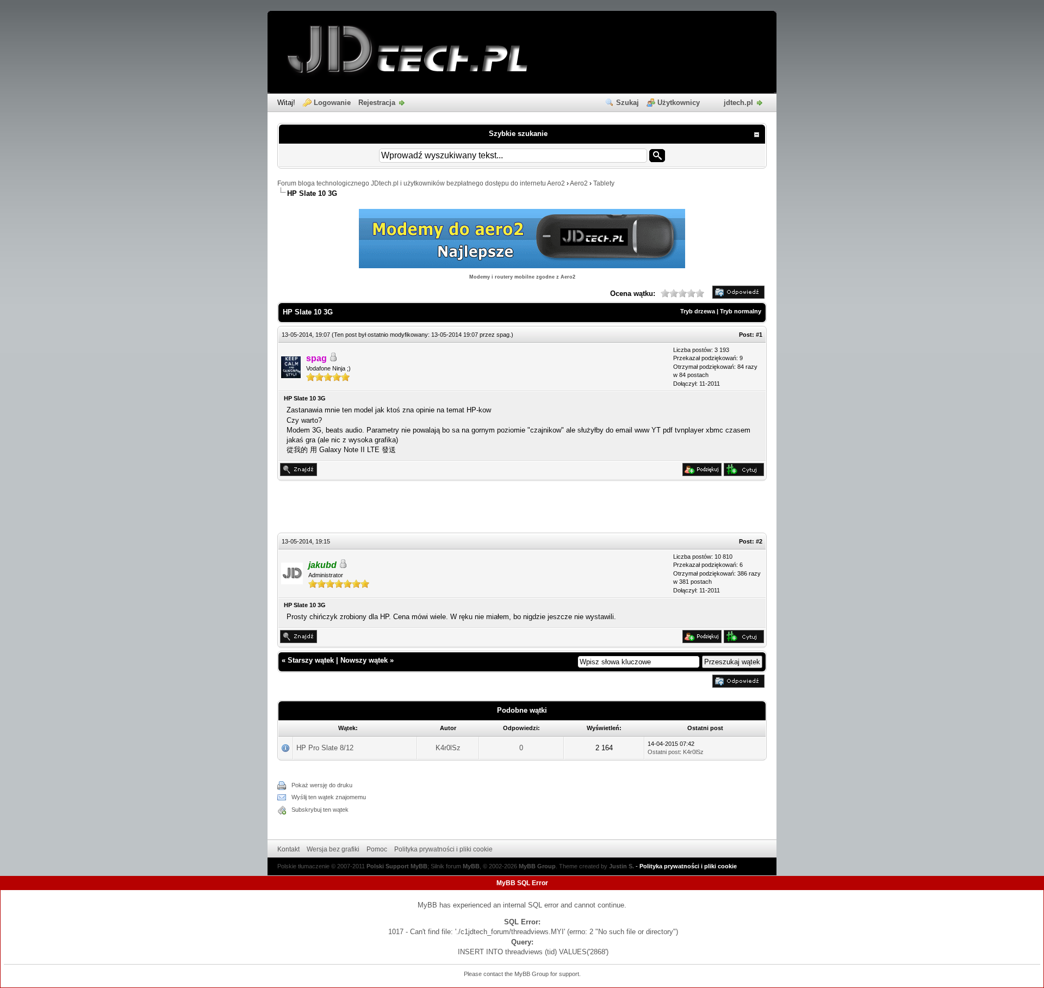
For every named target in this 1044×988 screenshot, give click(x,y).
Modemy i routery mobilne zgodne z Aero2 (522, 277)
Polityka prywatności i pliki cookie (443, 849)
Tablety (603, 183)
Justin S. (621, 866)
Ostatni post (664, 752)
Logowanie (332, 102)
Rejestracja (376, 102)
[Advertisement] (522, 508)
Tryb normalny (740, 311)
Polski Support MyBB (396, 866)
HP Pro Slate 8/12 (324, 748)
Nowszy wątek (364, 660)
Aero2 (579, 183)
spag (502, 334)
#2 (759, 541)
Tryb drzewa (697, 311)
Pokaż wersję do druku (321, 785)
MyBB (471, 866)
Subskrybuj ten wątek (320, 809)
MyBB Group (537, 866)
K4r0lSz (448, 748)
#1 (759, 334)
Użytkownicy (678, 102)
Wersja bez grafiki (333, 849)
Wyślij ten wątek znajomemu (328, 797)
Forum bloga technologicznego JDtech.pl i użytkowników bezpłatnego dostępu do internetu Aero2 (421, 183)
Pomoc (376, 849)
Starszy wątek (311, 660)
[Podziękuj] (702, 474)
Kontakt (288, 849)
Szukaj (627, 102)
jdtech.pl (738, 102)
